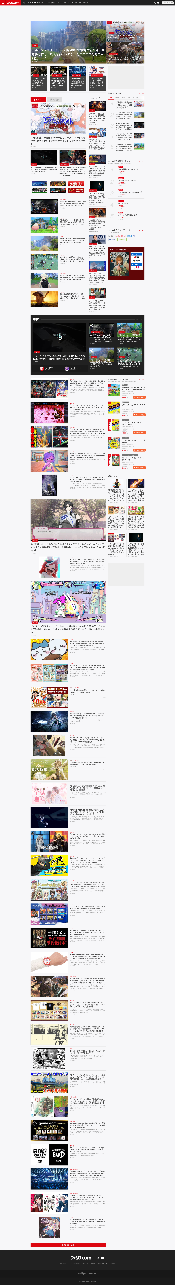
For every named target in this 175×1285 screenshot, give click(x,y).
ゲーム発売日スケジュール (119, 230)
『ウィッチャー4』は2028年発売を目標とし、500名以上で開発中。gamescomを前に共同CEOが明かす (44, 169)
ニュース (70, 3)
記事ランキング (114, 93)
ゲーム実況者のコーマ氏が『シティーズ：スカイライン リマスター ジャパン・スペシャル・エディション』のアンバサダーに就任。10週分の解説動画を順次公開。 (87, 1082)
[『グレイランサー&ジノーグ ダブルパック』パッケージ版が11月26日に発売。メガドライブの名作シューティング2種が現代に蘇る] (49, 412)
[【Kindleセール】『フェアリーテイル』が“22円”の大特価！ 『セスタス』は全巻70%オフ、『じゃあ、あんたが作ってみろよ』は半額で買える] (116, 510)
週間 (123, 97)
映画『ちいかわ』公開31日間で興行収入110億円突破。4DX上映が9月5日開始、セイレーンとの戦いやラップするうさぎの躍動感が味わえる (87, 643)
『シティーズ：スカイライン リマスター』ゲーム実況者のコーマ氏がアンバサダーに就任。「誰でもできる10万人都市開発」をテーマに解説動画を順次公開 (87, 1077)
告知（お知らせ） (57, 75)
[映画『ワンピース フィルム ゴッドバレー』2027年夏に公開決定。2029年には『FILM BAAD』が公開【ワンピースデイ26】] (49, 1154)
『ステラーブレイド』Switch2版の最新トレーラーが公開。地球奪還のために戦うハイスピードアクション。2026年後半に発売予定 (87, 716)
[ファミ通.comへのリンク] (13, 3)
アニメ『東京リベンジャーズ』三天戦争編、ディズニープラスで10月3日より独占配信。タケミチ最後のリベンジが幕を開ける (88, 479)
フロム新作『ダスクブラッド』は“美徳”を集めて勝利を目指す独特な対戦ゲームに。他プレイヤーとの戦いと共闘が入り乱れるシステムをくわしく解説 (97, 224)
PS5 (38, 3)
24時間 (117, 97)
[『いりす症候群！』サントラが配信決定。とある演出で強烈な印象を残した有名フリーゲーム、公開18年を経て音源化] (49, 1227)
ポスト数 (135, 97)
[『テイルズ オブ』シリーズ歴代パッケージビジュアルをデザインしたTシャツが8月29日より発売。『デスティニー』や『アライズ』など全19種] (49, 1010)
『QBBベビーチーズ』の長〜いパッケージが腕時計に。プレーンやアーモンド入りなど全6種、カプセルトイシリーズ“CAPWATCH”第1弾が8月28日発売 (87, 956)
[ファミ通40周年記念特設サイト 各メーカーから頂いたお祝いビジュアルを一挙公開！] (49, 697)
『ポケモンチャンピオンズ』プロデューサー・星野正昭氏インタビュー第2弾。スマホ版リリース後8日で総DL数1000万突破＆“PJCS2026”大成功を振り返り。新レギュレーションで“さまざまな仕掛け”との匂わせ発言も (97, 251)
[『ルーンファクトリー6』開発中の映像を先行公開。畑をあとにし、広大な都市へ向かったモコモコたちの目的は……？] (68, 42)
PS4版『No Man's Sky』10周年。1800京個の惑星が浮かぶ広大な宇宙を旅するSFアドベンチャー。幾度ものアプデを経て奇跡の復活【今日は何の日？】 (73, 203)
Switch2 (29, 3)
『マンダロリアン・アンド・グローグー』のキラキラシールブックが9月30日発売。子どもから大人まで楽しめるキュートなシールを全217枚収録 (88, 668)
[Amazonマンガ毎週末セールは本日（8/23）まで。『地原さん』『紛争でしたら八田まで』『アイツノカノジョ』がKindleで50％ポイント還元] (49, 1203)
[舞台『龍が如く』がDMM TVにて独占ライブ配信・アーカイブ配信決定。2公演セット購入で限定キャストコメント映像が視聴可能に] (49, 938)
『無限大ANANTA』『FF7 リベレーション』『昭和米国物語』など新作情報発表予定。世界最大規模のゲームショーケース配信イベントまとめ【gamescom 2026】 (78, 81)
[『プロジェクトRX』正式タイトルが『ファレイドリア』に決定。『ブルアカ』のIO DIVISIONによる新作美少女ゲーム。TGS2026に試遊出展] (49, 745)
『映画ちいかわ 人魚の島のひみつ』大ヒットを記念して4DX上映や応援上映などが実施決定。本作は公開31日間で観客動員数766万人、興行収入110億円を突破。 (88, 649)
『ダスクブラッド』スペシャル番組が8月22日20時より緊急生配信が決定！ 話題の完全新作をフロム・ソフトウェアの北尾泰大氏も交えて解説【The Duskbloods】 (97, 171)
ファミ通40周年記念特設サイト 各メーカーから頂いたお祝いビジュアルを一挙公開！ (87, 691)
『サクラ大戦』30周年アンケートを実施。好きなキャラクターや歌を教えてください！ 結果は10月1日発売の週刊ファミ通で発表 (97, 81)
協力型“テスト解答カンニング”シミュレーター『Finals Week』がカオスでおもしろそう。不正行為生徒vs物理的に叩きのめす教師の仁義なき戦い (87, 455)
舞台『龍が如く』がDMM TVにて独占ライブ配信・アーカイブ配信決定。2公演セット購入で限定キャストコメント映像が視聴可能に (87, 932)
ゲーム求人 (64, 3)
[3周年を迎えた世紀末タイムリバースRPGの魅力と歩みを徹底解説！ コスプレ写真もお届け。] (49, 769)
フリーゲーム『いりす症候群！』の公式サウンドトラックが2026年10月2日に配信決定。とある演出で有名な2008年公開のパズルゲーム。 (87, 1226)
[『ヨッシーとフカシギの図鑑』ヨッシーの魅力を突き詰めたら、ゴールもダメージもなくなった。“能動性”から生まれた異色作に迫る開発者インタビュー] (136, 510)
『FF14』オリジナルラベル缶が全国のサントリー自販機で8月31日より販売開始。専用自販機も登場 (87, 907)
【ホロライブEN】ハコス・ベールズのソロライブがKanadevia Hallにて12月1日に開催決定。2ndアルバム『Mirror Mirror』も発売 (87, 561)
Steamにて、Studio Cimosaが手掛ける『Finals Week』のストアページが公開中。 (87, 460)
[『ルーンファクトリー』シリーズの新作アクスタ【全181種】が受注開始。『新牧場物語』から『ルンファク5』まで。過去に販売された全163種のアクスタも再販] (49, 890)
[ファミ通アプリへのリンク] (82, 1273)
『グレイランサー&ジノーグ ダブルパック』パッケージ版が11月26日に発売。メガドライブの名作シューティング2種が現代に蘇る (87, 407)
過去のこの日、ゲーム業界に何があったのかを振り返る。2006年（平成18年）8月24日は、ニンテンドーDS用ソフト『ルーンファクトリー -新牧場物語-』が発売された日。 (88, 1107)
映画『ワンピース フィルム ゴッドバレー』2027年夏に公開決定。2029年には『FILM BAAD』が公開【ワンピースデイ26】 (87, 1149)
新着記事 (54, 99)
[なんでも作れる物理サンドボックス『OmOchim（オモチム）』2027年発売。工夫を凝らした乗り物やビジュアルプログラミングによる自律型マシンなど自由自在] (44, 262)
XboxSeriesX (122, 239)
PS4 (134, 236)
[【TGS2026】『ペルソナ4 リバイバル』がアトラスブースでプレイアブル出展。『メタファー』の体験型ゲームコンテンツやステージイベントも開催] (49, 866)
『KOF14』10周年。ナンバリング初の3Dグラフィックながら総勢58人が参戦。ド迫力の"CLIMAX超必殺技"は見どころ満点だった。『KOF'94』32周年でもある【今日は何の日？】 (73, 171)
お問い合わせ (63, 1263)
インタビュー (93, 137)
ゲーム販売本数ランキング (119, 161)
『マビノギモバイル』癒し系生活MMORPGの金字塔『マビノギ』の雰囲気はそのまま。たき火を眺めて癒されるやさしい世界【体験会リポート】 (72, 278)
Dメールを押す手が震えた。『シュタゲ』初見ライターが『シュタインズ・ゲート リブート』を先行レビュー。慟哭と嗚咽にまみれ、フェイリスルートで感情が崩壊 (97, 304)
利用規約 (85, 1263)
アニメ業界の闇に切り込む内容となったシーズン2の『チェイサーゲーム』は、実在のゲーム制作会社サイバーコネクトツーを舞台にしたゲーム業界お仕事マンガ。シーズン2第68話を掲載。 (87, 1056)
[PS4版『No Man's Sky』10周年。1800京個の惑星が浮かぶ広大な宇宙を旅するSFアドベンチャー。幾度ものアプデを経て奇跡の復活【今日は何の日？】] (44, 206)
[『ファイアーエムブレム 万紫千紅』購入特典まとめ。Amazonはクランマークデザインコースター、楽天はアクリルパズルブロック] (116, 537)
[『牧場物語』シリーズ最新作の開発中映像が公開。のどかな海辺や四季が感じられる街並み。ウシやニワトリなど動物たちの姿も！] (44, 225)
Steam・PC (112, 239)
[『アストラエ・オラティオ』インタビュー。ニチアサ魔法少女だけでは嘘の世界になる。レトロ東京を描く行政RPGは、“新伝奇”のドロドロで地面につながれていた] (97, 266)
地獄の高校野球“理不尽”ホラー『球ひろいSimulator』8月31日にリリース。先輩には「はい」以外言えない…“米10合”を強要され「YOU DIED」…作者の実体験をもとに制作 (72, 296)
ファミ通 (72, 694)
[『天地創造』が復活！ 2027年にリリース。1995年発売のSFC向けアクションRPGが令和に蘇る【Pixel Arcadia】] (125, 31)
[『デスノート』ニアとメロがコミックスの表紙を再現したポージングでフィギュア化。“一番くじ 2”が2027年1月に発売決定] (49, 841)
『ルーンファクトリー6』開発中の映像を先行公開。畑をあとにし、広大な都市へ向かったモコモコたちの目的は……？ (68, 54)
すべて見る (141, 93)
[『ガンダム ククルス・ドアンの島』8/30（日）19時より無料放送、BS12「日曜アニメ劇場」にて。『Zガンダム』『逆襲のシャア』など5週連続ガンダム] (139, 136)
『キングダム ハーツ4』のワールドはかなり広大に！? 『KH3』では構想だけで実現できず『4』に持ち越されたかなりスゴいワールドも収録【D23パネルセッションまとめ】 (136, 495)
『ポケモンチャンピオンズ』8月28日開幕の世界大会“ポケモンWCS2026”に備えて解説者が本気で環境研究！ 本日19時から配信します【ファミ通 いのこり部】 (87, 431)
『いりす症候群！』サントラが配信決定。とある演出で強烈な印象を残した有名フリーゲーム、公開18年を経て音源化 (87, 1221)
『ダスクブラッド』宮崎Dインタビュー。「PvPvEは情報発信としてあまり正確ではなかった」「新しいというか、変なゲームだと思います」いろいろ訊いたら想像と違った (97, 197)
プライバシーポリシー (74, 1263)
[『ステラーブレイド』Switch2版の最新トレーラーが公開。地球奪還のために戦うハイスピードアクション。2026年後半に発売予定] (49, 721)
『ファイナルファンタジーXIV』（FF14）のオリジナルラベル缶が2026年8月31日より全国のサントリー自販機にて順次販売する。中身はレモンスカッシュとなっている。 (87, 912)
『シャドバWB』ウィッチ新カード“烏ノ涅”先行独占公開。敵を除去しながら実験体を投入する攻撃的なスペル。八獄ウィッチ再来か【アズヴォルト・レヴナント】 (125, 58)
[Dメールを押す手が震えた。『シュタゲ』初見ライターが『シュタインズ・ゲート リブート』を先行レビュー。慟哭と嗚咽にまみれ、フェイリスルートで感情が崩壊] (97, 293)
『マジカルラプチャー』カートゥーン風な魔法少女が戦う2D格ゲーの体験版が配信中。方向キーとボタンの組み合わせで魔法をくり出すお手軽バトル (68, 629)
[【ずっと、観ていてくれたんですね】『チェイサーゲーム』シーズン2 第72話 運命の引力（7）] (49, 1058)
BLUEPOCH (73, 766)
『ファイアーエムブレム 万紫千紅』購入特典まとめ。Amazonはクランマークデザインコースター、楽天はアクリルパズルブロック (116, 549)
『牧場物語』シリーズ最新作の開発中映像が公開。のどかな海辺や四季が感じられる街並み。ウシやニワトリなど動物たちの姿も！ (72, 222)
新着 (24, 3)
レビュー (35, 75)
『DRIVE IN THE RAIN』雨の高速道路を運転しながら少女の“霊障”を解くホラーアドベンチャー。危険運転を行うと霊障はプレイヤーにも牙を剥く (87, 812)
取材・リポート (64, 273)
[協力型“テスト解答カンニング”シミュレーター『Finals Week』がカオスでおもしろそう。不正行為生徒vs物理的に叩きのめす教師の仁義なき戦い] (49, 461)
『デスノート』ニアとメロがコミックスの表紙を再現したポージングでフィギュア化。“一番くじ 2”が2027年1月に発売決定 (87, 836)
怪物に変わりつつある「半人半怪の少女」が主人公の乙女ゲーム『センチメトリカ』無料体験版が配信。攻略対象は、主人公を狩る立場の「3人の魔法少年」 (68, 547)
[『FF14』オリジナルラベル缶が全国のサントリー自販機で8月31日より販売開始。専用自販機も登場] (49, 914)
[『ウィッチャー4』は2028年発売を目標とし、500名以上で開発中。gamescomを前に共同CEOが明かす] (44, 157)
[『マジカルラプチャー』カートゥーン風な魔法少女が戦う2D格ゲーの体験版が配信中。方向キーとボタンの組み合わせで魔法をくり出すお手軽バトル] (68, 602)
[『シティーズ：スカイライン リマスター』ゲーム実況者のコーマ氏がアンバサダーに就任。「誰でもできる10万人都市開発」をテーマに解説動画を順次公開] (49, 1082)
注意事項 (93, 1263)
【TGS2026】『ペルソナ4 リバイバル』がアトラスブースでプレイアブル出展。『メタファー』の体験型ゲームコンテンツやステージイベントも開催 (87, 860)
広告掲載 (113, 1263)
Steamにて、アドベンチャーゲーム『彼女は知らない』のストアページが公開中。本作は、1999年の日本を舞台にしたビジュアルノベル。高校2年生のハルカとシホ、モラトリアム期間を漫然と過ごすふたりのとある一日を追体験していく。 (88, 1034)
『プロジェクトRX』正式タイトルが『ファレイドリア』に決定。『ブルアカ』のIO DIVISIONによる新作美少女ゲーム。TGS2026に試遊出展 (87, 740)
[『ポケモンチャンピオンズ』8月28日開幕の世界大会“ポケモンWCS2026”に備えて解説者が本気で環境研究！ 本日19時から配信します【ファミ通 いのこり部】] (49, 437)
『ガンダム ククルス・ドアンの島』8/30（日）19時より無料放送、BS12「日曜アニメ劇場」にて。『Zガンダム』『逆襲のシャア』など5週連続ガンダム (124, 137)
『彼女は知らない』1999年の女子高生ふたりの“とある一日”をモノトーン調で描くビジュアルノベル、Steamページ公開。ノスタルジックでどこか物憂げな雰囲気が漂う (87, 1029)
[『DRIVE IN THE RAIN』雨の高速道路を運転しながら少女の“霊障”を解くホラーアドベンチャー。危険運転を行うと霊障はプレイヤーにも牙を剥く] (49, 817)
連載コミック (73, 1049)
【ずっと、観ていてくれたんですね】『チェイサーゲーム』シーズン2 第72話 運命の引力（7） (87, 1052)
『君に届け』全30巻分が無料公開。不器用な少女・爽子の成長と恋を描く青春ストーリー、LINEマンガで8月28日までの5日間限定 (87, 788)
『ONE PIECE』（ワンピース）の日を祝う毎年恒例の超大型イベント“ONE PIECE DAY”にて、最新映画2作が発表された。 (87, 1154)
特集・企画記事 (83, 3)
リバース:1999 (75, 760)
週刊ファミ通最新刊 (118, 249)
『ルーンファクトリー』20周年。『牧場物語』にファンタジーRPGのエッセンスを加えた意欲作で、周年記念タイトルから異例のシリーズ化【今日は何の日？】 (87, 1101)
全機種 (111, 236)
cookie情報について (103, 1263)
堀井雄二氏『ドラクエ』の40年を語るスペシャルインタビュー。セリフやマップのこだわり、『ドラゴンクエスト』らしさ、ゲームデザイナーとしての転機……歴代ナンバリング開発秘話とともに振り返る (116, 495)
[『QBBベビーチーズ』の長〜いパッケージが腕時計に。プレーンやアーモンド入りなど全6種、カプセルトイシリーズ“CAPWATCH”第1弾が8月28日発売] (49, 962)
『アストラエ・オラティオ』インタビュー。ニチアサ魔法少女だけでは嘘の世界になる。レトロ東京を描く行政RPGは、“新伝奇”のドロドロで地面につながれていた (97, 278)
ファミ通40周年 (76, 688)
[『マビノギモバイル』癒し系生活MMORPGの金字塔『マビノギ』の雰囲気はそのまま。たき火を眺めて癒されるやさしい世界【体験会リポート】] (44, 280)
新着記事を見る (68, 1245)
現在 (111, 97)
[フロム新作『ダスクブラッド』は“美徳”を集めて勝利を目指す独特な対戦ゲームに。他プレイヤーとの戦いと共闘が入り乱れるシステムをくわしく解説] (97, 212)
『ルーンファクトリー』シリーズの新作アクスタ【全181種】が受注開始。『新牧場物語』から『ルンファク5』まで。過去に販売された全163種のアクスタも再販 (87, 884)
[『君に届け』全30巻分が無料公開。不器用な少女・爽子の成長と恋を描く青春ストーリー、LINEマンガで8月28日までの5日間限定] (49, 793)
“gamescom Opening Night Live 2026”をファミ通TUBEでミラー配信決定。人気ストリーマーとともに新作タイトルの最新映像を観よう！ (58, 81)
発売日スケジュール (53, 3)
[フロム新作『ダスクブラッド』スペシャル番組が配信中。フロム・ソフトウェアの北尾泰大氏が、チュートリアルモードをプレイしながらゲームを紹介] (97, 106)
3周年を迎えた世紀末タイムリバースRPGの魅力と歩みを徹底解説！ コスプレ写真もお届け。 (87, 763)
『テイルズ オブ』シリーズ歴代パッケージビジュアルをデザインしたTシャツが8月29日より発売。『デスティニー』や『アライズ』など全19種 (87, 1005)
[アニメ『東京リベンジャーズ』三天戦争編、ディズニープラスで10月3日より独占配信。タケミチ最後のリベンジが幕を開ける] (49, 485)
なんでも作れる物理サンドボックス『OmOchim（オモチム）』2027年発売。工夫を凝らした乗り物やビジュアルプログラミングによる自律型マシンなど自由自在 (72, 259)
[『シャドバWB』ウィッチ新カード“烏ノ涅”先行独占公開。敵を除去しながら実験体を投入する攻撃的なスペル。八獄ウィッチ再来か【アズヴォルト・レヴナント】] (125, 52)
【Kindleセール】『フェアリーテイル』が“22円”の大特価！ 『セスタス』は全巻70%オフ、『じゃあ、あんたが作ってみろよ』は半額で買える (116, 522)
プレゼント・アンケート (97, 75)
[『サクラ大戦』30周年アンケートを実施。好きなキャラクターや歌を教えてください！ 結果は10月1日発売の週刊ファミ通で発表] (97, 71)
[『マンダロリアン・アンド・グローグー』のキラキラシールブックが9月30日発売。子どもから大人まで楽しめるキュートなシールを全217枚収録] (49, 673)
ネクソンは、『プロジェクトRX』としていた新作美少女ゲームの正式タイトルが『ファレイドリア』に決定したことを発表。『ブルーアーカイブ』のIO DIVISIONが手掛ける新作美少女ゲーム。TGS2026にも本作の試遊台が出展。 (87, 745)
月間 (129, 97)
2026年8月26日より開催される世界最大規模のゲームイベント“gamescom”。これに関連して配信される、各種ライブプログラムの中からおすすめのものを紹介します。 (87, 1179)
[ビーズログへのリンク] (93, 1273)
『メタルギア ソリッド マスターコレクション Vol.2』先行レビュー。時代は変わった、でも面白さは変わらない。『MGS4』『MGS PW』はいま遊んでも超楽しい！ (38, 81)
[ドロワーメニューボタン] (2, 2)
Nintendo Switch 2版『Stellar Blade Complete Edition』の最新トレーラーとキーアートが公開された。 (87, 720)
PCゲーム (44, 3)
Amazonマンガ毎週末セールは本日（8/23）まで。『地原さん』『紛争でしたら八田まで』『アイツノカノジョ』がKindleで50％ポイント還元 (87, 1197)
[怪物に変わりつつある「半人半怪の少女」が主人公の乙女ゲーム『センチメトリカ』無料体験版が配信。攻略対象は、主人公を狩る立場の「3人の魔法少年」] (68, 520)
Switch (34, 3)
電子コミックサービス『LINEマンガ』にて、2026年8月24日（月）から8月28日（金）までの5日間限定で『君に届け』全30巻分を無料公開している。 (88, 793)
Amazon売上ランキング (118, 379)
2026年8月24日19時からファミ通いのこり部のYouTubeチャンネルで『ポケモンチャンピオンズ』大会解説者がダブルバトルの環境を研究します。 (87, 437)
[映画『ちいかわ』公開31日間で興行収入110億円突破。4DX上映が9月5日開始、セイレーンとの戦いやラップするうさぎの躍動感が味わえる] (49, 649)
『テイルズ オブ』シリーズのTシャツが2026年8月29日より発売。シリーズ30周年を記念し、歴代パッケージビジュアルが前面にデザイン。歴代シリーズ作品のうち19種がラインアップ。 (88, 1010)
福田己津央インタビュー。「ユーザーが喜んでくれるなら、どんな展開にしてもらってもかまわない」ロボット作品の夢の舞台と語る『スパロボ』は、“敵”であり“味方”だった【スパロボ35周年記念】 (97, 144)
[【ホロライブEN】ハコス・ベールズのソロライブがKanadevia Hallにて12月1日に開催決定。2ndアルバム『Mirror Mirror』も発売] (49, 567)
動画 (76, 3)
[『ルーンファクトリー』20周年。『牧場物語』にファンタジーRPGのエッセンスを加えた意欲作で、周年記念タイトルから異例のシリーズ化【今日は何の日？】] (49, 1106)
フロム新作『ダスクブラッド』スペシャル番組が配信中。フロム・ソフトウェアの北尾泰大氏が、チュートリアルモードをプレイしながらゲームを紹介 (97, 117)
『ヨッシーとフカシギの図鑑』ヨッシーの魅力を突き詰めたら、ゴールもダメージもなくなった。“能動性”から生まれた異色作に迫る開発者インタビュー (136, 522)
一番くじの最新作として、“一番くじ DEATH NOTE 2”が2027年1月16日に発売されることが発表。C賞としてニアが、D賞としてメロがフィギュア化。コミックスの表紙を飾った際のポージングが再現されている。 (87, 842)
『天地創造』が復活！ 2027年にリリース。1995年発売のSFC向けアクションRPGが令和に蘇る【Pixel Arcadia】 (125, 37)
